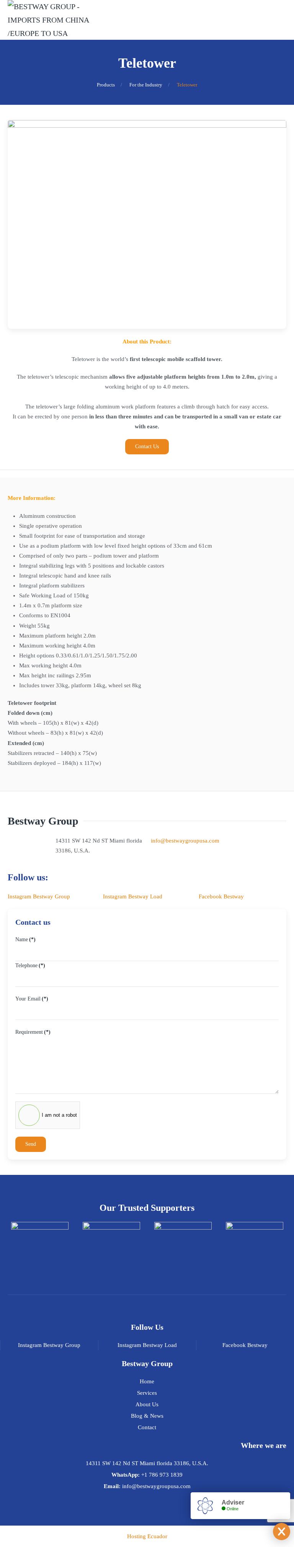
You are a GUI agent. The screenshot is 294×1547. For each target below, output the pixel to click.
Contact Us (147, 446)
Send (30, 1144)
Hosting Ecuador (147, 1536)
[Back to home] (57, 20)
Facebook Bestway (221, 896)
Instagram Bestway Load (132, 896)
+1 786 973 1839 (162, 1475)
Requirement (33, 1032)
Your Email (31, 999)
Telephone (30, 965)
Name (25, 939)
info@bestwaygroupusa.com (185, 841)
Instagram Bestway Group (39, 896)
